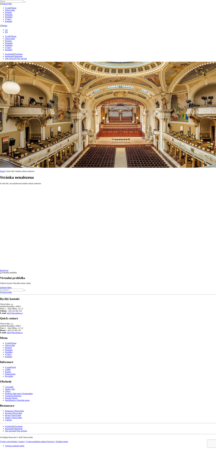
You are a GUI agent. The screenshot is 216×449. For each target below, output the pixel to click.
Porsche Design (11, 398)
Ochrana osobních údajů (14, 446)
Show (9, 287)
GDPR (7, 369)
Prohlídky (9, 17)
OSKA (8, 391)
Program (8, 12)
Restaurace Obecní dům (14, 411)
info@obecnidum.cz (15, 313)
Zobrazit (3, 287)
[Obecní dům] (6, 292)
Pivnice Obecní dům (13, 415)
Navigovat (4, 270)
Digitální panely (62, 442)
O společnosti (10, 367)
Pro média (9, 376)
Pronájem (8, 15)
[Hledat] (25, 1)
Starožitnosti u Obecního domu (17, 400)
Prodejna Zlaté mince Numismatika (19, 394)
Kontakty (8, 21)
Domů (2, 171)
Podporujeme (10, 374)
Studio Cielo (10, 389)
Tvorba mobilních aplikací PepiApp (40, 442)
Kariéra (8, 372)
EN (6, 32)
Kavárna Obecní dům (13, 413)
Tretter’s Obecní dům (13, 418)
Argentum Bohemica (13, 396)
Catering (8, 420)
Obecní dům (10, 10)
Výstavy (8, 19)
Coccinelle (9, 387)
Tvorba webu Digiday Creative (12, 442)
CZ (6, 30)
